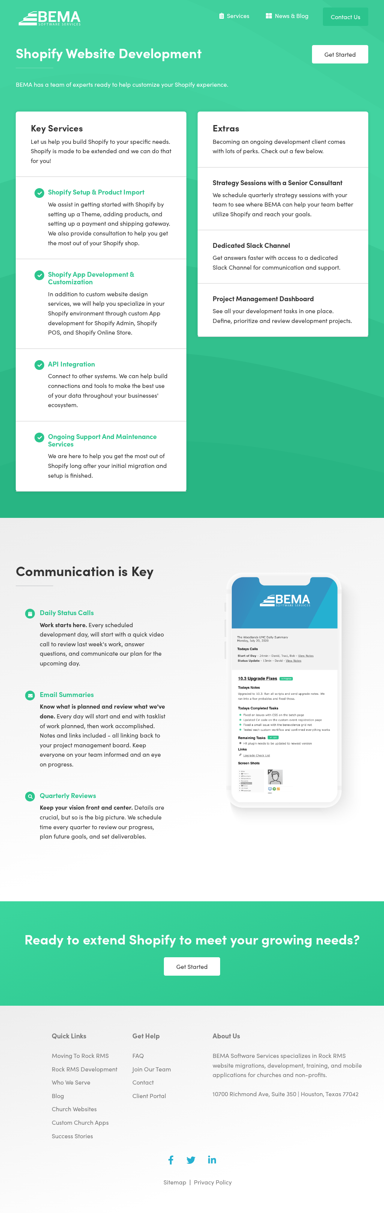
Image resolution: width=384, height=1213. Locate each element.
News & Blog (292, 15)
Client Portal (149, 1095)
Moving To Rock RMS (80, 1055)
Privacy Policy (213, 1182)
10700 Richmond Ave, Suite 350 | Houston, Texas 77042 (285, 1093)
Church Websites (74, 1108)
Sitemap (175, 1182)
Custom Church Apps (80, 1122)
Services (238, 15)
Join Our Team (151, 1069)
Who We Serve (71, 1082)
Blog (58, 1095)
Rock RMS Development (84, 1069)
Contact (143, 1082)
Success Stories (72, 1136)
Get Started (340, 54)
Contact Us (345, 16)
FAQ (138, 1055)
